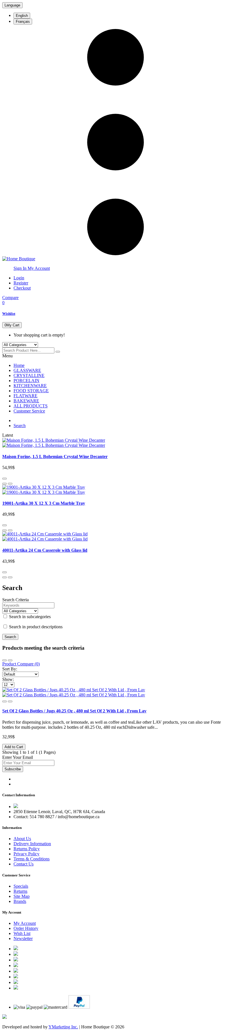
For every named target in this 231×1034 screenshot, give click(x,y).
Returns (20, 891)
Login (19, 277)
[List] (10, 660)
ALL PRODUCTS (31, 405)
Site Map (22, 896)
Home (19, 365)
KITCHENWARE (30, 385)
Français (23, 21)
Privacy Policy (26, 853)
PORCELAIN (26, 380)
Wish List (22, 933)
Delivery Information (32, 843)
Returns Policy (27, 848)
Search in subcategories (29, 616)
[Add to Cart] (4, 478)
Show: (8, 679)
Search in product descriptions (35, 626)
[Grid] (4, 660)
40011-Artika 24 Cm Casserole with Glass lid (44, 550)
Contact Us (24, 864)
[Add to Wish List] (4, 484)
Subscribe (13, 769)
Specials (21, 886)
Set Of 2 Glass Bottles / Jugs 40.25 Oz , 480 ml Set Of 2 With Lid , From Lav (74, 710)
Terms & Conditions (32, 858)
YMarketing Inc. (63, 1026)
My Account (25, 923)
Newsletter (23, 938)
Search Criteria (15, 599)
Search (20, 425)
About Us (22, 838)
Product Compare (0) (21, 663)
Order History (26, 928)
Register (21, 283)
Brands (20, 901)
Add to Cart (14, 747)
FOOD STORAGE (31, 390)
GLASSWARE (27, 370)
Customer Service (29, 411)
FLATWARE (25, 395)
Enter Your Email (17, 757)
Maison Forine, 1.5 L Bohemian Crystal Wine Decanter (55, 456)
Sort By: (9, 669)
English (22, 16)
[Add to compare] (10, 484)
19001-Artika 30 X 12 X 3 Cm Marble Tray (43, 503)
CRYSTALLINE (29, 375)
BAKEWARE (26, 400)
